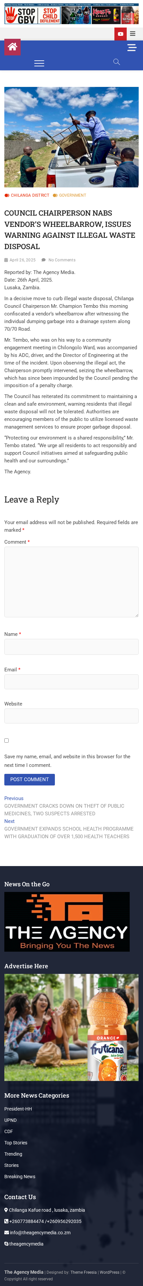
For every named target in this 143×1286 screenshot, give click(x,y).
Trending (13, 1154)
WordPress (109, 1272)
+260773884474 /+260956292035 (44, 1221)
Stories (11, 1165)
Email (12, 670)
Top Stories (15, 1142)
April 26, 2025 (23, 260)
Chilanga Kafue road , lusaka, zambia (46, 1210)
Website (13, 704)
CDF (8, 1131)
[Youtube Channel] (120, 34)
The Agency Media (24, 1272)
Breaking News (19, 1176)
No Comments (62, 260)
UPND (10, 1120)
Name (12, 634)
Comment (17, 542)
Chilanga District (30, 195)
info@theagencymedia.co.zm (40, 1232)
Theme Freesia (84, 1272)
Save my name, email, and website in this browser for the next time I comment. (67, 761)
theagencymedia (26, 1244)
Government (72, 195)
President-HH (18, 1109)
